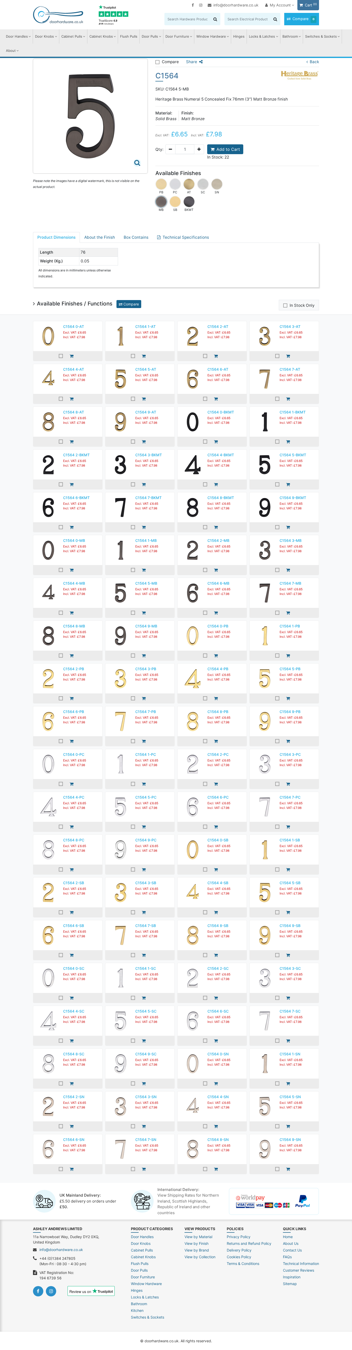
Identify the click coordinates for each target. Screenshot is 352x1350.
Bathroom (290, 36)
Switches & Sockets (321, 36)
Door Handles (17, 36)
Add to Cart (228, 149)
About (11, 50)
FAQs (287, 1257)
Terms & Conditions (243, 1263)
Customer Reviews (298, 1270)
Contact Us (292, 1250)
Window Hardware (211, 36)
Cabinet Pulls (71, 36)
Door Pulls (150, 36)
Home (288, 1237)
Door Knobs (44, 36)
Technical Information (301, 1263)
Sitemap (290, 1283)
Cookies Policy (239, 1257)
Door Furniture (177, 36)
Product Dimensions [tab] (56, 237)
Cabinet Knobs (101, 36)
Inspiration (291, 1277)
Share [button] (191, 61)
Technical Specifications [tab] (186, 237)
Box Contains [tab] (136, 237)
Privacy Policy (238, 1237)
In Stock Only (302, 305)
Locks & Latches (262, 36)
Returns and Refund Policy (249, 1243)
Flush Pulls (128, 36)
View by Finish (196, 1243)
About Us (290, 1243)
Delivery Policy (239, 1250)
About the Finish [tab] (99, 237)
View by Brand (197, 1250)
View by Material (198, 1237)
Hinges (239, 36)
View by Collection (200, 1257)
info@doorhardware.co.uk (235, 5)
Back (314, 61)
